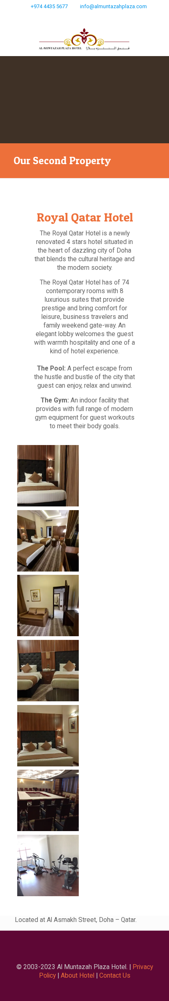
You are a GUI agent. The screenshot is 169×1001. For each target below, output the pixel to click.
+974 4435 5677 (49, 6)
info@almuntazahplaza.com (113, 6)
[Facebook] (90, 16)
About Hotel (77, 975)
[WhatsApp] (79, 16)
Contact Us (114, 975)
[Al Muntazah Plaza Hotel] (84, 39)
